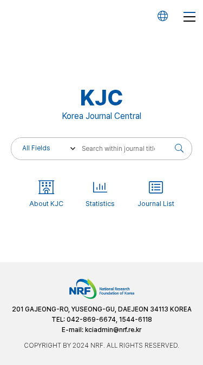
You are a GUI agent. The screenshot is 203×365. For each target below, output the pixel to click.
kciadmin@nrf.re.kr (113, 330)
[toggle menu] (189, 16)
